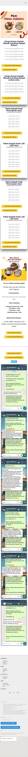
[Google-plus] (18, 692)
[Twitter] (10, 692)
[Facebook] (14, 692)
